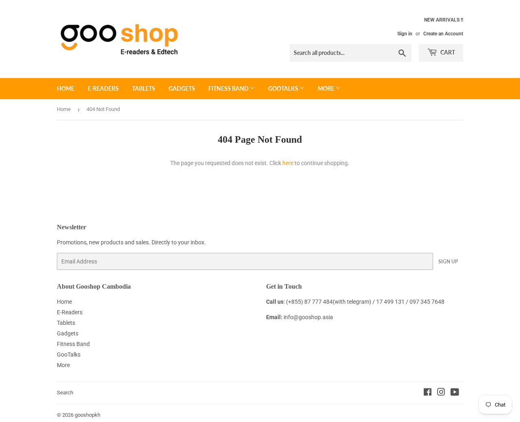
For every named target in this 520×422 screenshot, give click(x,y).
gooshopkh (87, 415)
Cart (447, 52)
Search (65, 392)
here (287, 163)
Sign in (404, 34)
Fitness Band (229, 88)
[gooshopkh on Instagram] (441, 393)
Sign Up (448, 262)
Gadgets (182, 88)
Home (65, 88)
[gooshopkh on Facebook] (427, 393)
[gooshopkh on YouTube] (455, 393)
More (327, 88)
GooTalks (283, 88)
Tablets (143, 88)
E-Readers (103, 88)
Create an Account (443, 34)
